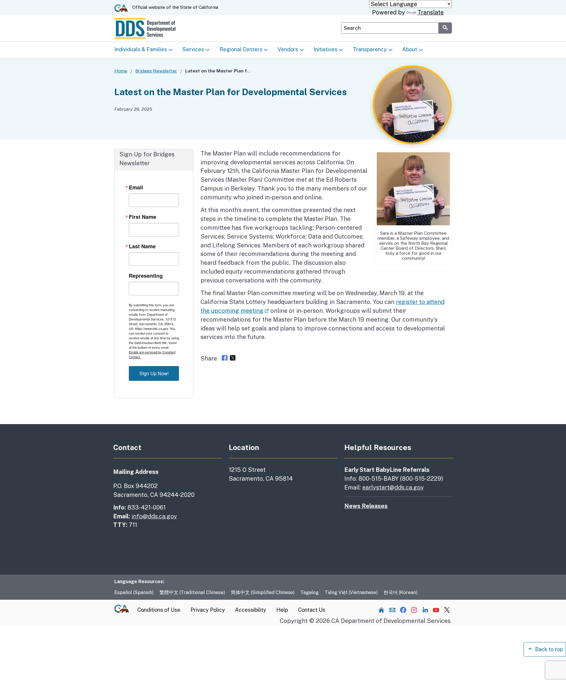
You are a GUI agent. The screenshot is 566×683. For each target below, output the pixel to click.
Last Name (142, 246)
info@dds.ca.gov (154, 516)
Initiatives (325, 49)
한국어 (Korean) (400, 592)
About (409, 49)
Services (193, 49)
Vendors (288, 49)
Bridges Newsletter (156, 70)
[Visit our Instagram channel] (414, 609)
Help (282, 610)
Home (120, 70)
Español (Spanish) (134, 592)
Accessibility (250, 610)
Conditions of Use (158, 610)
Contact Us (311, 610)
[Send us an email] (392, 609)
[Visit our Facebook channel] (403, 609)
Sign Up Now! (154, 373)
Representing (146, 275)
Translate (430, 12)
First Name (142, 216)
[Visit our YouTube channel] (436, 609)
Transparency (370, 49)
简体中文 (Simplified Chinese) (262, 592)
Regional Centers (241, 49)
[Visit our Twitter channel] (447, 609)
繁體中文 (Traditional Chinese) (192, 592)
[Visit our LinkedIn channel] (425, 609)
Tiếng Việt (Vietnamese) (351, 592)
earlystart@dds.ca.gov (393, 487)
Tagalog (309, 592)
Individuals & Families (140, 49)
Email (136, 187)
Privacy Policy (207, 610)
